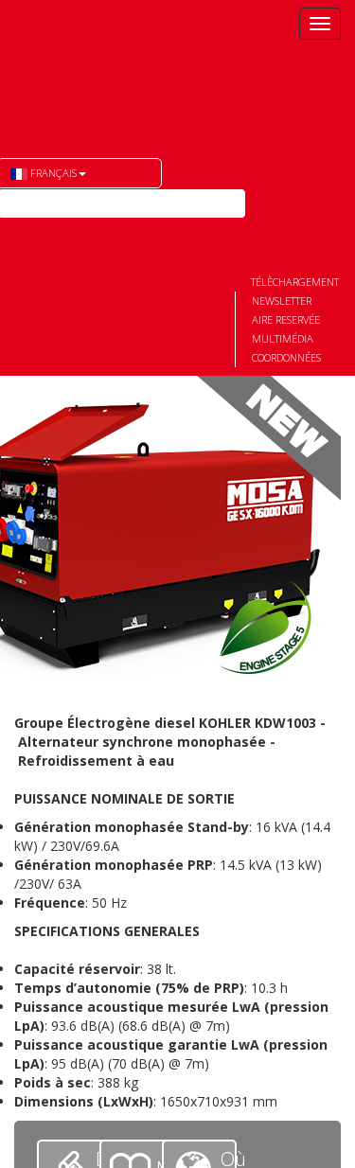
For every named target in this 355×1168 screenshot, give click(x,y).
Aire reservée (286, 319)
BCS (97, 67)
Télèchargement (295, 281)
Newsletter (281, 300)
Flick (46, 234)
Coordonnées (286, 357)
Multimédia (282, 338)
